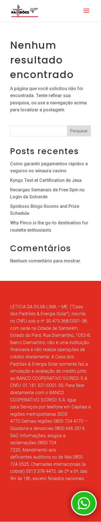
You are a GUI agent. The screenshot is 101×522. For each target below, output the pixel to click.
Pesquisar (79, 131)
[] (84, 514)
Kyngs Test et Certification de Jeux (46, 180)
